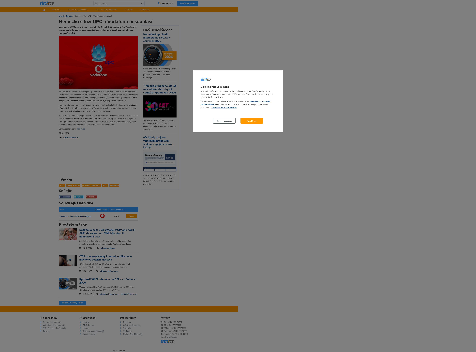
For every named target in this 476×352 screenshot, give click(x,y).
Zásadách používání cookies (224, 107)
